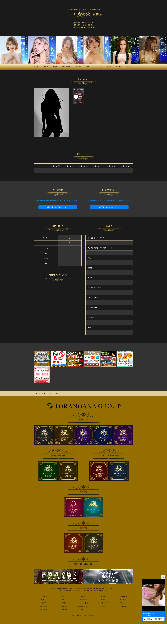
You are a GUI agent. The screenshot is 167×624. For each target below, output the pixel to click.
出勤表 (83, 596)
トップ (63, 596)
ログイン (64, 603)
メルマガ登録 (83, 603)
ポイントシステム (103, 603)
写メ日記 (44, 609)
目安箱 (63, 606)
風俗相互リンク (83, 606)
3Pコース (123, 603)
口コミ (83, 609)
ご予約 (44, 603)
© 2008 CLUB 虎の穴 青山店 (83, 615)
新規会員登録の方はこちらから (57, 207)
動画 (63, 599)
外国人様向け (43, 606)
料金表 (103, 599)
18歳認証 (44, 596)
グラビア (44, 599)
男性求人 (123, 606)
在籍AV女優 (123, 596)
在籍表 (103, 596)
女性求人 (103, 606)
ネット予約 (63, 609)
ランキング (83, 599)
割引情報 (123, 599)
